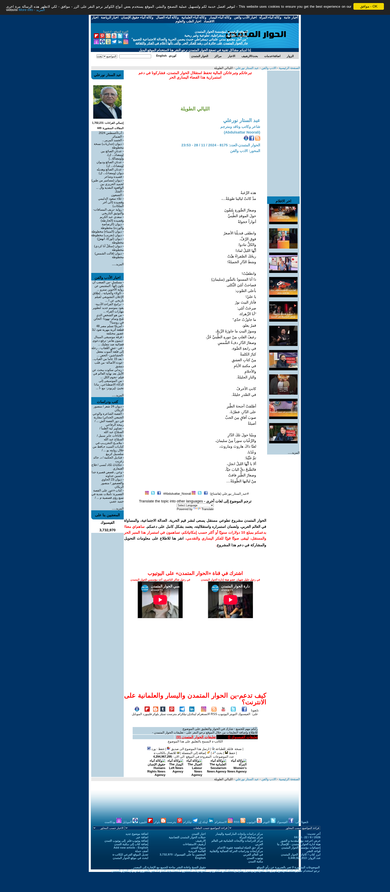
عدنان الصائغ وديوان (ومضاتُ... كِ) (110, 163)
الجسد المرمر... (112, 140)
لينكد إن (203, 822)
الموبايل (137, 714)
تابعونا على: (255, 712)
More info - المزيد (32, 10)
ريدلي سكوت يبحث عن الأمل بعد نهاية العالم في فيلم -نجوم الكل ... (108, 373)
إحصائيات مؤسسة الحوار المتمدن (301, 847)
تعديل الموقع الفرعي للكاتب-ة (130, 854)
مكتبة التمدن (255, 861)
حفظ (231, 753)
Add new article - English (131, 847)
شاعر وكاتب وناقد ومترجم (240, 127)
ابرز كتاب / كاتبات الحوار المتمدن (301, 854)
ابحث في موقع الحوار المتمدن (130, 858)
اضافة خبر (142, 837)
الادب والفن (268, 68)
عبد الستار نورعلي (247, 68)
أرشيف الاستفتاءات (194, 844)
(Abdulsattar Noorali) (242, 132)
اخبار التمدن (199, 833)
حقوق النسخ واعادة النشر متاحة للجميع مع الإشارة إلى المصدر (169, 867)
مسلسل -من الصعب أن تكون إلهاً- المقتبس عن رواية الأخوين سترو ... (108, 285)
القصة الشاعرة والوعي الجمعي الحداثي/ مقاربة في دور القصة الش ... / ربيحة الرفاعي (108, 419)
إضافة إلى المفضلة (194, 753)
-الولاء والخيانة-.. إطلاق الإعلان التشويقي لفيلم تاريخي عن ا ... (108, 296)
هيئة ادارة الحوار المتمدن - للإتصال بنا (299, 844)
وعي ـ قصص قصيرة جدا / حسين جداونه (108, 473)
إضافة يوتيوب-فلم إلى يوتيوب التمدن (126, 840)
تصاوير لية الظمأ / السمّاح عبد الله (112, 430)
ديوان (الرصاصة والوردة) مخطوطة (112, 225)
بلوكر (155, 714)
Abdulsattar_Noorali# (177, 493)
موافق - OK (368, 6)
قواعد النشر (314, 851)
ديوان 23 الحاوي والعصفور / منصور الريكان (112, 483)
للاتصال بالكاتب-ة (165, 753)
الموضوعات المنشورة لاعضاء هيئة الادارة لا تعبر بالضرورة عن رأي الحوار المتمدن (158, 870)
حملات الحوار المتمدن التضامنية (187, 837)
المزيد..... (294, 452)
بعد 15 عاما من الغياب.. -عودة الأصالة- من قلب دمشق (108, 362)
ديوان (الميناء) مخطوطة (106, 231)
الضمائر (117, 136)
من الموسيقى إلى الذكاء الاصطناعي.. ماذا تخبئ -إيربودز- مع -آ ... (109, 384)
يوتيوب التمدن (255, 858)
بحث (219, 753)
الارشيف (201, 840)
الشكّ (118, 191)
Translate (208, 509)
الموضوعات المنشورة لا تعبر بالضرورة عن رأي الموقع (288, 867)
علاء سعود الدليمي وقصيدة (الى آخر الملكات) (111, 202)
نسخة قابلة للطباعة (228, 749)
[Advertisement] (283, 131)
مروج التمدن (198, 847)
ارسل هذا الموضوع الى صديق (189, 749)
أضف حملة (141, 851)
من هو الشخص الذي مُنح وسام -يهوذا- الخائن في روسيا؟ (109, 318)
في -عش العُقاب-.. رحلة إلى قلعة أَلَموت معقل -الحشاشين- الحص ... (107, 351)
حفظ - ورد (158, 749)
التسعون (116, 195)
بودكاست (110, 822)
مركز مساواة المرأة (251, 837)
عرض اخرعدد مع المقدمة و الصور (301, 840)
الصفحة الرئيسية (289, 68)
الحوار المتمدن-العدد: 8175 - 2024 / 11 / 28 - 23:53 (220, 145)
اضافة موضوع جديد (137, 833)
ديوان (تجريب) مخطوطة (106, 235)
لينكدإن (191, 714)
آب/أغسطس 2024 (110, 133)
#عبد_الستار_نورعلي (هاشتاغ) (229, 493)
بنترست (172, 714)
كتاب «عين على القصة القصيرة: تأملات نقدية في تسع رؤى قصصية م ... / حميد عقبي (107, 496)
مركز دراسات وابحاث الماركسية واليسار (239, 833)
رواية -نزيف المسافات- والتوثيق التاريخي (108, 211)
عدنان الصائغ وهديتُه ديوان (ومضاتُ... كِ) (110, 171)
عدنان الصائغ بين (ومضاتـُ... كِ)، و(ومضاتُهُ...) (112, 154)
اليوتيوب (223, 714)
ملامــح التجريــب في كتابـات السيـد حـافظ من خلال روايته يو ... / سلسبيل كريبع (108, 448)
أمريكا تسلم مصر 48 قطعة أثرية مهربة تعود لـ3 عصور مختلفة (108, 329)
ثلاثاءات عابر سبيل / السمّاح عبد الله (110, 437)
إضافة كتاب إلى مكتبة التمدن (131, 844)
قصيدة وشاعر (113, 176)
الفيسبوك (244, 714)
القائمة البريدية (197, 851)
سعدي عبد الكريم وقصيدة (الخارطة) (112, 218)
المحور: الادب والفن (245, 151)
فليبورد (147, 714)
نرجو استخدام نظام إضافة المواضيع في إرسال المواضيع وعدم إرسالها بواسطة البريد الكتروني (264, 870)
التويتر (233, 714)
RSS (214, 714)
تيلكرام (182, 714)
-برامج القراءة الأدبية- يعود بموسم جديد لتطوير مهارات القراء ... (108, 307)
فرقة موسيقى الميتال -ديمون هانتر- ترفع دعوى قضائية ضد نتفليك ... (108, 340)
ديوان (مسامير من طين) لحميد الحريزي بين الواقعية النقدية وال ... (107, 184)
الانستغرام (203, 714)
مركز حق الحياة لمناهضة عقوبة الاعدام (240, 847)
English (200, 858)
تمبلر (163, 714)
